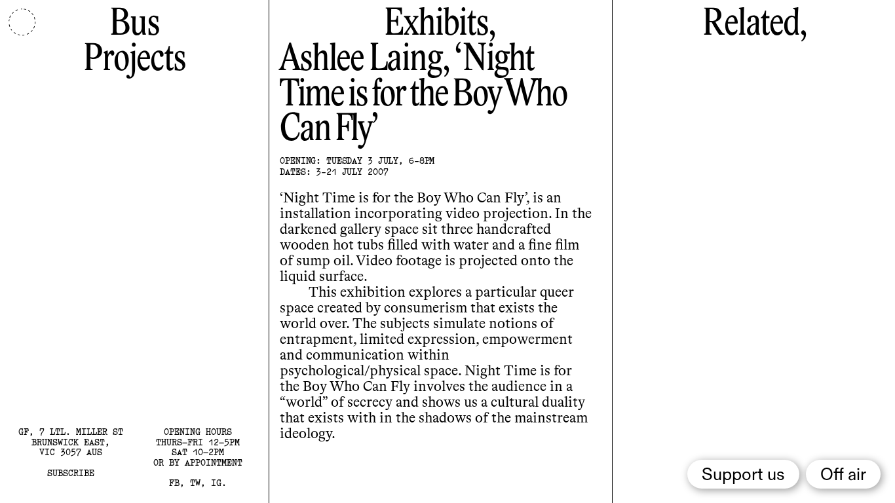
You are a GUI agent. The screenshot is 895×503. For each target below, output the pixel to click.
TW (195, 482)
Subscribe (70, 473)
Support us (743, 475)
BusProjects (134, 42)
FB (174, 482)
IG (216, 482)
